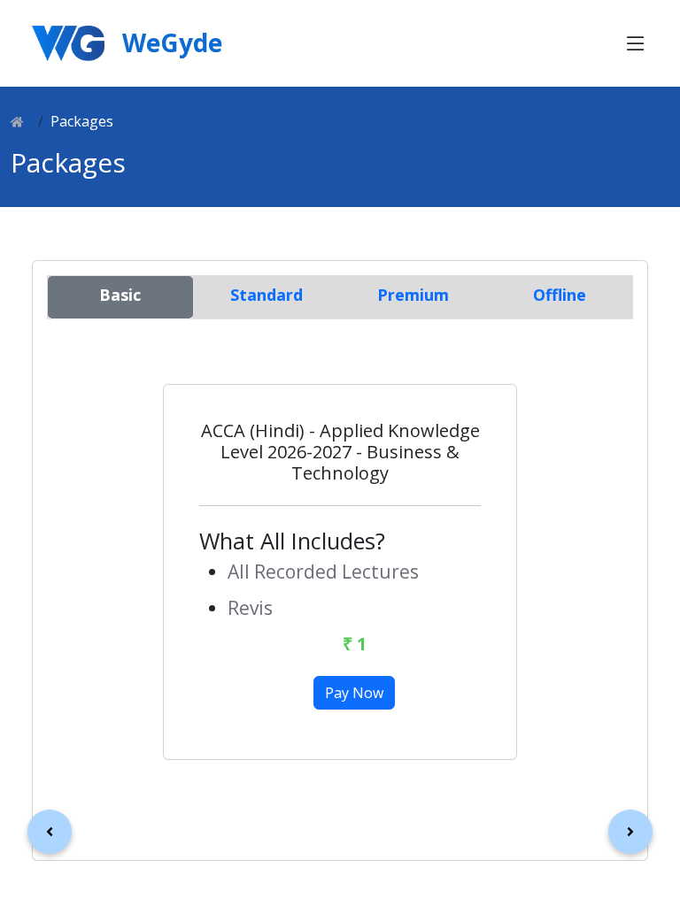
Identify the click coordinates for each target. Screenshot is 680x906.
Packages (81, 121)
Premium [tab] (413, 294)
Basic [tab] (120, 294)
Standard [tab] (266, 294)
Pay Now (354, 693)
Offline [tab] (559, 294)
